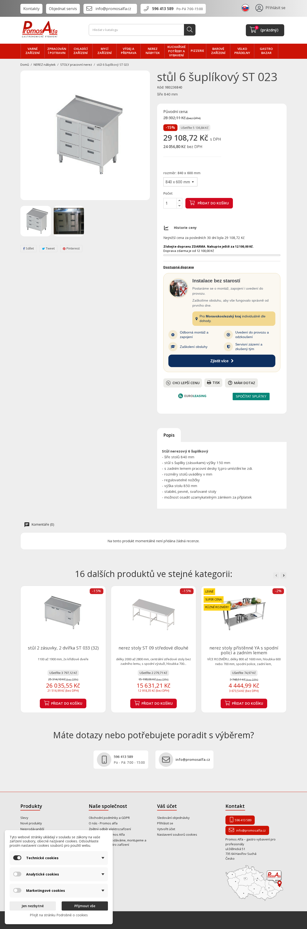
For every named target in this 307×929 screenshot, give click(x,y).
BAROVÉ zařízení (218, 51)
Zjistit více (219, 361)
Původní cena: (175, 112)
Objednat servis (63, 8)
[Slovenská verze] (246, 7)
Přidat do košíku (213, 203)
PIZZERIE (197, 50)
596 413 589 (162, 8)
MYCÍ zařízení (104, 51)
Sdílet (30, 248)
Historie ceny (185, 227)
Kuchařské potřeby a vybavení (176, 51)
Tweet (50, 248)
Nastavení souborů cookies (177, 834)
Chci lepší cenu (186, 383)
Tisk (216, 382)
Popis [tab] (169, 435)
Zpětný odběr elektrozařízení (110, 829)
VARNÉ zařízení (32, 51)
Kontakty (31, 8)
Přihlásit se (165, 823)
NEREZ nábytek (153, 51)
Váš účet (167, 806)
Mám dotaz (241, 382)
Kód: (160, 87)
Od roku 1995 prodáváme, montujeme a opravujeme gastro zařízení (117, 842)
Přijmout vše (84, 906)
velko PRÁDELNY (242, 51)
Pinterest (73, 248)
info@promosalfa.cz (113, 8)
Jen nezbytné (33, 906)
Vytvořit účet (166, 829)
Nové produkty (31, 823)
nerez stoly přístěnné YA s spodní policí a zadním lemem (243, 650)
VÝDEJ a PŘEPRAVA (128, 51)
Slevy (24, 818)
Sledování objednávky (173, 818)
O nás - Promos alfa (103, 823)
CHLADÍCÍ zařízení (80, 51)
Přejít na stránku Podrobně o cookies (59, 915)
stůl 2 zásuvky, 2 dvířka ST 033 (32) (63, 648)
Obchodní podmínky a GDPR (109, 818)
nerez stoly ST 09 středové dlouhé (153, 648)
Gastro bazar (266, 51)
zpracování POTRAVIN (56, 51)
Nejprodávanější (32, 829)
